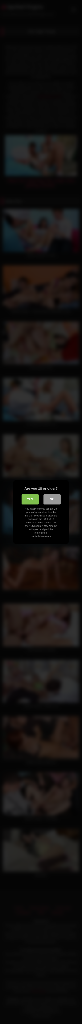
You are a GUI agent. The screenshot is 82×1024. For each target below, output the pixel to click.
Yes (30, 499)
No (52, 499)
